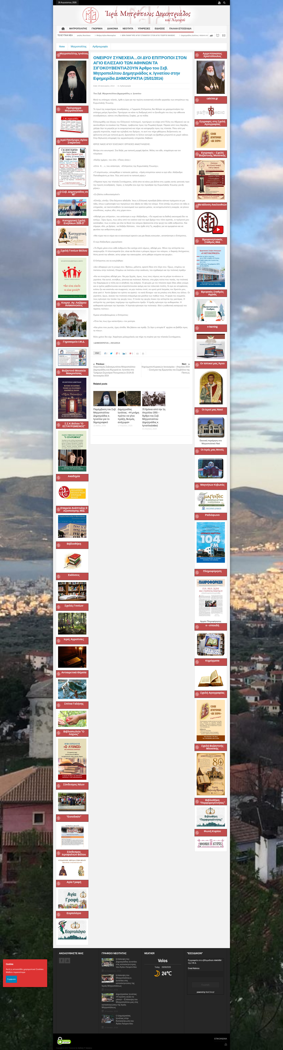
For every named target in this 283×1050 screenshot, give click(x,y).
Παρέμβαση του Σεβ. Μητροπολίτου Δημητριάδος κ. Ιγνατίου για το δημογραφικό (104, 416)
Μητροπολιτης (78, 28)
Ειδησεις (160, 28)
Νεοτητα (128, 28)
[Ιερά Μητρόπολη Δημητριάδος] (141, 15)
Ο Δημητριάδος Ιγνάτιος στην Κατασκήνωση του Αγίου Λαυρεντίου (125, 1019)
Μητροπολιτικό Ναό (211, 443)
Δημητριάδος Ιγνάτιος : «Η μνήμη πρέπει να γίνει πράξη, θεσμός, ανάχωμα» (128, 416)
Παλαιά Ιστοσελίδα (180, 28)
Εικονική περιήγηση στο (211, 440)
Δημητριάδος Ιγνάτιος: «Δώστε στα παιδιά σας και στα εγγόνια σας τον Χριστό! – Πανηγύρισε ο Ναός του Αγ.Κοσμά (138, 35)
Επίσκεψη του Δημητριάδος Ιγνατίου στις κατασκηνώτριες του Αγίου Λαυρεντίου (126, 963)
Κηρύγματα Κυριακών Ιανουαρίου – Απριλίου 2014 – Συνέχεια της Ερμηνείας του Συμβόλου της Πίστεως (166, 368)
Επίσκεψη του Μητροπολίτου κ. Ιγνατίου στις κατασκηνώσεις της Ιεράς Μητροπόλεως (118, 980)
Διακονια (112, 28)
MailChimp (210, 992)
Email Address (193, 968)
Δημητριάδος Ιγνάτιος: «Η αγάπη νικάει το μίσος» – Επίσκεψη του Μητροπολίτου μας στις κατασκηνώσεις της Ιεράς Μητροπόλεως (120, 1001)
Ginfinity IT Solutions (85, 1048)
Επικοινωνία (220, 1039)
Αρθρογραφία (100, 46)
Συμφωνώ (11, 979)
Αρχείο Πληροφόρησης (210, 621)
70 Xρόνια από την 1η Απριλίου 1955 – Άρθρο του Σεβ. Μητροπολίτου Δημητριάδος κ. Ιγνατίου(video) (153, 417)
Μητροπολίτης (79, 46)
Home (62, 46)
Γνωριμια (97, 28)
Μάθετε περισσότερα (15, 972)
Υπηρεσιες (144, 28)
